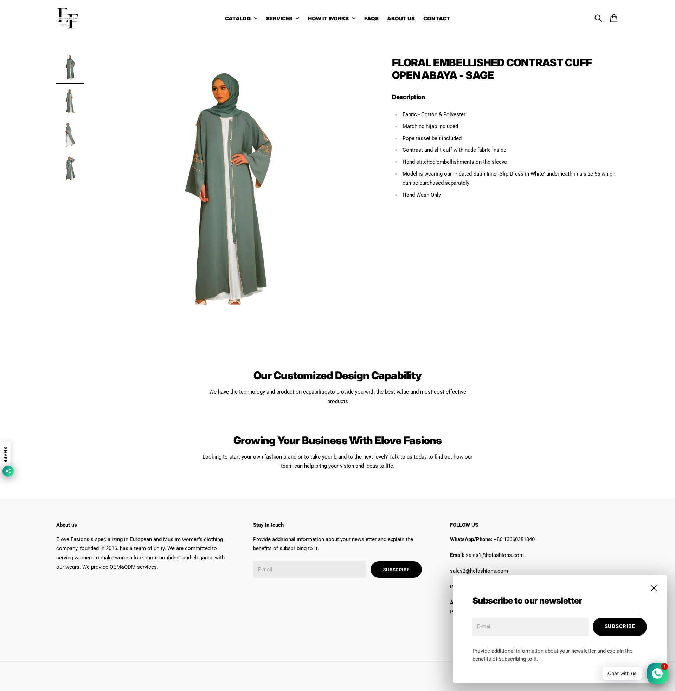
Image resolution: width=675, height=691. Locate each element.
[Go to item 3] (70, 135)
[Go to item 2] (70, 101)
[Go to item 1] (70, 67)
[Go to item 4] (70, 168)
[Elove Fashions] (67, 18)
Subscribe (620, 626)
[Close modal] (654, 588)
